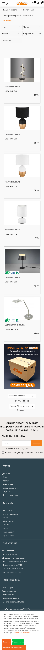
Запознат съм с (24, 453)
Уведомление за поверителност (14, 562)
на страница (24, 406)
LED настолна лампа (14, 325)
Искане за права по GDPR (12, 565)
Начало (5, 10)
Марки (5, 528)
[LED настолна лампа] (22, 308)
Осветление (15, 10)
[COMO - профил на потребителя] (8, 3)
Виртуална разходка (10, 514)
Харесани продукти (9, 591)
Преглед (17, 401)
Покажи (13, 406)
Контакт (5, 518)
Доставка (6, 474)
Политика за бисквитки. (22, 632)
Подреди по (12, 396)
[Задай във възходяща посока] (33, 396)
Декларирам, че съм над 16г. (16, 449)
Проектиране (7, 484)
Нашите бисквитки (9, 554)
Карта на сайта (8, 535)
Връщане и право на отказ (12, 569)
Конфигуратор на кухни (11, 488)
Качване (5, 477)
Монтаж (5, 481)
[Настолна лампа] (22, 70)
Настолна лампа (12, 86)
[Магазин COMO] (22, 3)
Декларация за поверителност (14, 558)
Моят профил (7, 588)
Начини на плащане (10, 495)
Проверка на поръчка (10, 598)
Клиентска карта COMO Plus (13, 602)
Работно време (8, 521)
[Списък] (28, 401)
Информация (7, 510)
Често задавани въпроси (12, 572)
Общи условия (8, 551)
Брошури (6, 525)
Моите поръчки (8, 595)
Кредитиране (7, 492)
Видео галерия (8, 532)
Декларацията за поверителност (30, 453)
